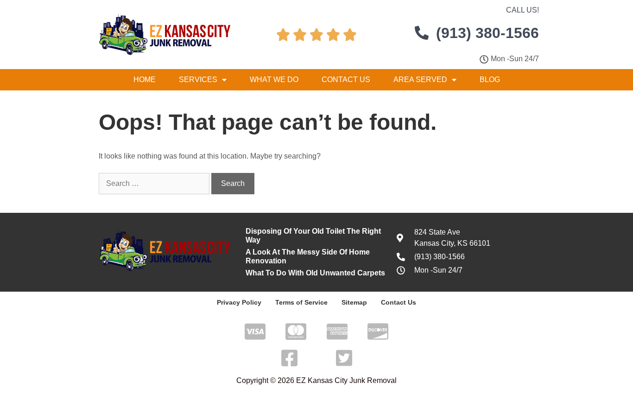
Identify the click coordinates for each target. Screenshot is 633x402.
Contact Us (346, 79)
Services (198, 79)
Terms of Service (301, 302)
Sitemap (354, 302)
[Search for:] (155, 183)
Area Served (420, 79)
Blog (490, 79)
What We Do (274, 79)
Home (144, 79)
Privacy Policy (239, 302)
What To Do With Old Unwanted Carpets (315, 273)
